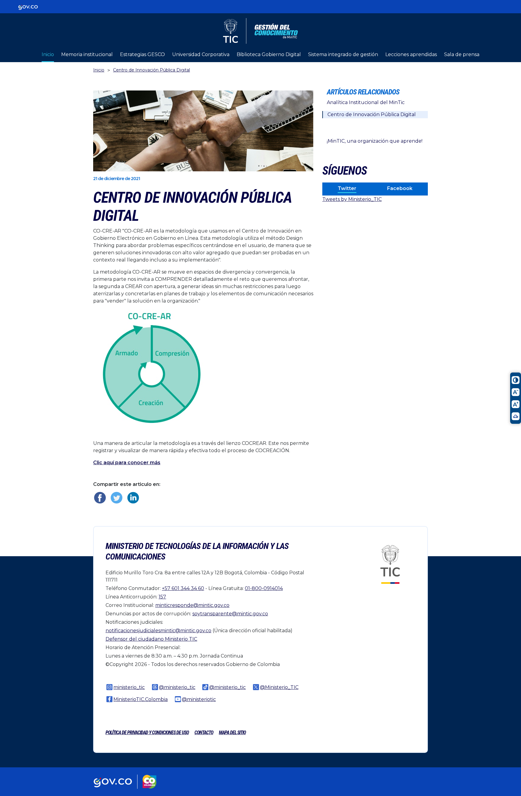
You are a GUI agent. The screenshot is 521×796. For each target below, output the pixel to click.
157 (162, 597)
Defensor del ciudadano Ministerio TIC (151, 639)
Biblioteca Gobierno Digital (269, 54)
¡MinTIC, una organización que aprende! (374, 141)
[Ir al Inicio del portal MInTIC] (390, 564)
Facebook (399, 188)
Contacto (203, 732)
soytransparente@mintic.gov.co (230, 614)
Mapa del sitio (232, 732)
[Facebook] (100, 497)
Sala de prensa (461, 54)
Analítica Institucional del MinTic (366, 102)
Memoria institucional (87, 54)
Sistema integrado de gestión (343, 54)
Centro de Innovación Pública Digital (151, 70)
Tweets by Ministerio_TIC (352, 199)
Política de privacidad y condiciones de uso (147, 732)
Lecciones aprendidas (411, 54)
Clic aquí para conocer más (126, 462)
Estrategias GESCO (142, 54)
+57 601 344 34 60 (183, 588)
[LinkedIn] (133, 497)
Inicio (48, 54)
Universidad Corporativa (200, 54)
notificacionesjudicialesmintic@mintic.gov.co (158, 630)
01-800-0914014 (264, 588)
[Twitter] (116, 497)
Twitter (347, 188)
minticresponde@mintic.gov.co (192, 605)
